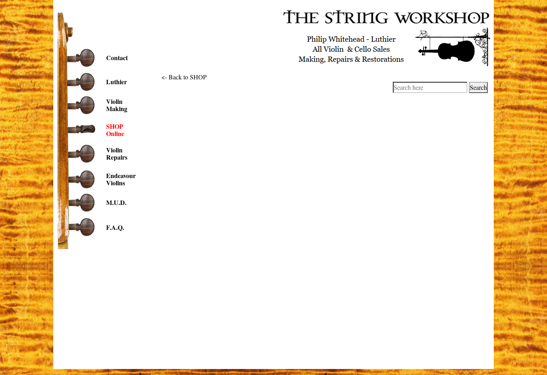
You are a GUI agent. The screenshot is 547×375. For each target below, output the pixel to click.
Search (478, 87)
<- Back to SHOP (184, 77)
